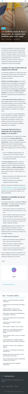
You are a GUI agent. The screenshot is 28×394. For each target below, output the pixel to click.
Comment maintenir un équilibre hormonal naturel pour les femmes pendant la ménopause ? (14, 341)
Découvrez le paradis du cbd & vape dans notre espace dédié (13, 318)
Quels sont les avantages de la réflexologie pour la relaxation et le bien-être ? (14, 314)
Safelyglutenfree (9, 376)
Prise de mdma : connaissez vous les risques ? (13, 326)
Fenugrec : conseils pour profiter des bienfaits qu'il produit (13, 300)
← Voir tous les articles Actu (8, 284)
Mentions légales (9, 386)
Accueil (2, 44)
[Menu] (25, 1)
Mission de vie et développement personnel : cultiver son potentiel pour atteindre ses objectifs (13, 331)
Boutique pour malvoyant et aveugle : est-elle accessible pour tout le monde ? (13, 355)
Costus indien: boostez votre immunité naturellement (11, 364)
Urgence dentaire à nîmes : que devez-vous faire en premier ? (14, 336)
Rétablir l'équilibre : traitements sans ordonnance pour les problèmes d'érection (12, 309)
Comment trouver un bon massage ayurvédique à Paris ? (14, 305)
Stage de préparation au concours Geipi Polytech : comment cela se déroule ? (14, 359)
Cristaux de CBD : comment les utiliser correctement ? (12, 322)
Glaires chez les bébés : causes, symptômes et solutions (13, 346)
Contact (16, 386)
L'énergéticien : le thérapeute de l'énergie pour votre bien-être (13, 350)
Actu (3, 28)
